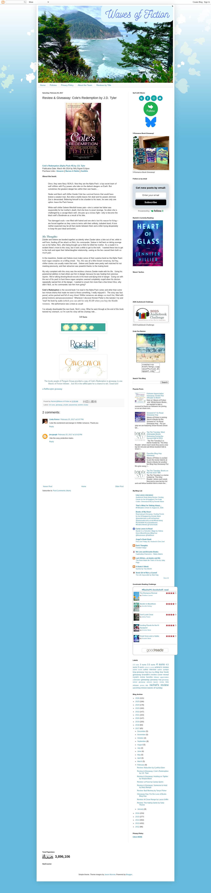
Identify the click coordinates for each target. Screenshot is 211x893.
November (141, 735)
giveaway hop (155, 680)
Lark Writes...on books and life (148, 558)
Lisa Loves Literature (144, 495)
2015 (137, 817)
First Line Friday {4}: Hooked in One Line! (150, 541)
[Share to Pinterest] (95, 401)
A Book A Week (142, 567)
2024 (137, 705)
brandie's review (149, 674)
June (139, 751)
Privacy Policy (67, 85)
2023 (137, 708)
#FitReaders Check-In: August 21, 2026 (149, 508)
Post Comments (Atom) (62, 491)
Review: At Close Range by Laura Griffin (152, 800)
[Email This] (84, 401)
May (139, 755)
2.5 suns (136, 665)
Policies (53, 85)
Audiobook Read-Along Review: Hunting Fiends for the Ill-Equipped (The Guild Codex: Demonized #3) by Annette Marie (150, 499)
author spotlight (163, 669)
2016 (137, 813)
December (141, 731)
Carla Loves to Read (144, 529)
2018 (137, 725)
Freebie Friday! (141, 548)
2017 (137, 728)
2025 (137, 701)
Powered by (144, 211)
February (141, 765)
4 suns (160, 664)
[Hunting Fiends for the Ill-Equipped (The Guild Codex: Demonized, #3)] (137, 631)
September (141, 741)
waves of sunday (154, 688)
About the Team (85, 85)
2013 (137, 823)
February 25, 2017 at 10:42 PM (70, 435)
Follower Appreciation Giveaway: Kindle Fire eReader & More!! (155, 396)
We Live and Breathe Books (147, 552)
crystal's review (139, 677)
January (140, 809)
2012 (137, 827)
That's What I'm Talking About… (148, 506)
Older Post (119, 486)
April (139, 758)
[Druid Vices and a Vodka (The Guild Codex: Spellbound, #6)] (137, 642)
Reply (51, 427)
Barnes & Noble (72, 171)
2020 (137, 718)
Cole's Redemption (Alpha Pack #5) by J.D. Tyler (63, 166)
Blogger (129, 875)
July (139, 748)
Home (43, 85)
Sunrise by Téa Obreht (144, 569)
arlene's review (162, 667)
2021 (137, 715)
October (140, 738)
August (140, 745)
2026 (137, 698)
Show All (166, 578)
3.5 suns (52, 405)
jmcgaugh (53, 435)
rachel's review (83, 405)
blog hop (152, 672)
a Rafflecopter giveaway (52, 389)
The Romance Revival (148, 593)
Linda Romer (54, 419)
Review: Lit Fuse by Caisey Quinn (150, 782)
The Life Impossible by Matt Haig (147, 575)
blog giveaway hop (140, 672)
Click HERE (137, 837)
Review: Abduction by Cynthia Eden (151, 768)
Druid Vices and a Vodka (149, 636)
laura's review (158, 682)
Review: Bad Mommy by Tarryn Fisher (152, 791)
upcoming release (140, 688)
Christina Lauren (147, 595)
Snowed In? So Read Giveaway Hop (155, 414)
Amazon (60, 171)
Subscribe (151, 202)
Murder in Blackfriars (148, 604)
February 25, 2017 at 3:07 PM (72, 419)
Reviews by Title (103, 85)
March (140, 761)
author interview (149, 670)
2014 (137, 820)
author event (137, 669)
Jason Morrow (109, 875)
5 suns (141, 667)
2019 (137, 722)
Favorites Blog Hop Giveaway (154, 455)
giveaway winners (145, 682)
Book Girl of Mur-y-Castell (146, 573)
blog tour (159, 672)
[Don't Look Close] (137, 620)
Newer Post (47, 486)
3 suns (143, 664)
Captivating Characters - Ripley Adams (149, 554)
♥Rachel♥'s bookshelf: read (155, 590)
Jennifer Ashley (147, 606)
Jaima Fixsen (146, 617)
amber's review (149, 667)
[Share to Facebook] (92, 401)
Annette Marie (146, 630)
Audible (84, 171)
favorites (149, 677)
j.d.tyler (65, 405)
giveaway (59, 405)
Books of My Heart (143, 512)
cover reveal (163, 674)
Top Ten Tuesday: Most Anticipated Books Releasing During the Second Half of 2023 (156, 435)
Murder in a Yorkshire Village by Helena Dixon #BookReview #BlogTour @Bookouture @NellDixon (149, 533)
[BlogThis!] (87, 401)
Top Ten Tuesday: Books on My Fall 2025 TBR (157, 472)
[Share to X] (89, 401)
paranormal (73, 405)
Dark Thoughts (142, 546)
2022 (137, 712)
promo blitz (144, 685)
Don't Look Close (146, 615)
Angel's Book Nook (143, 539)
